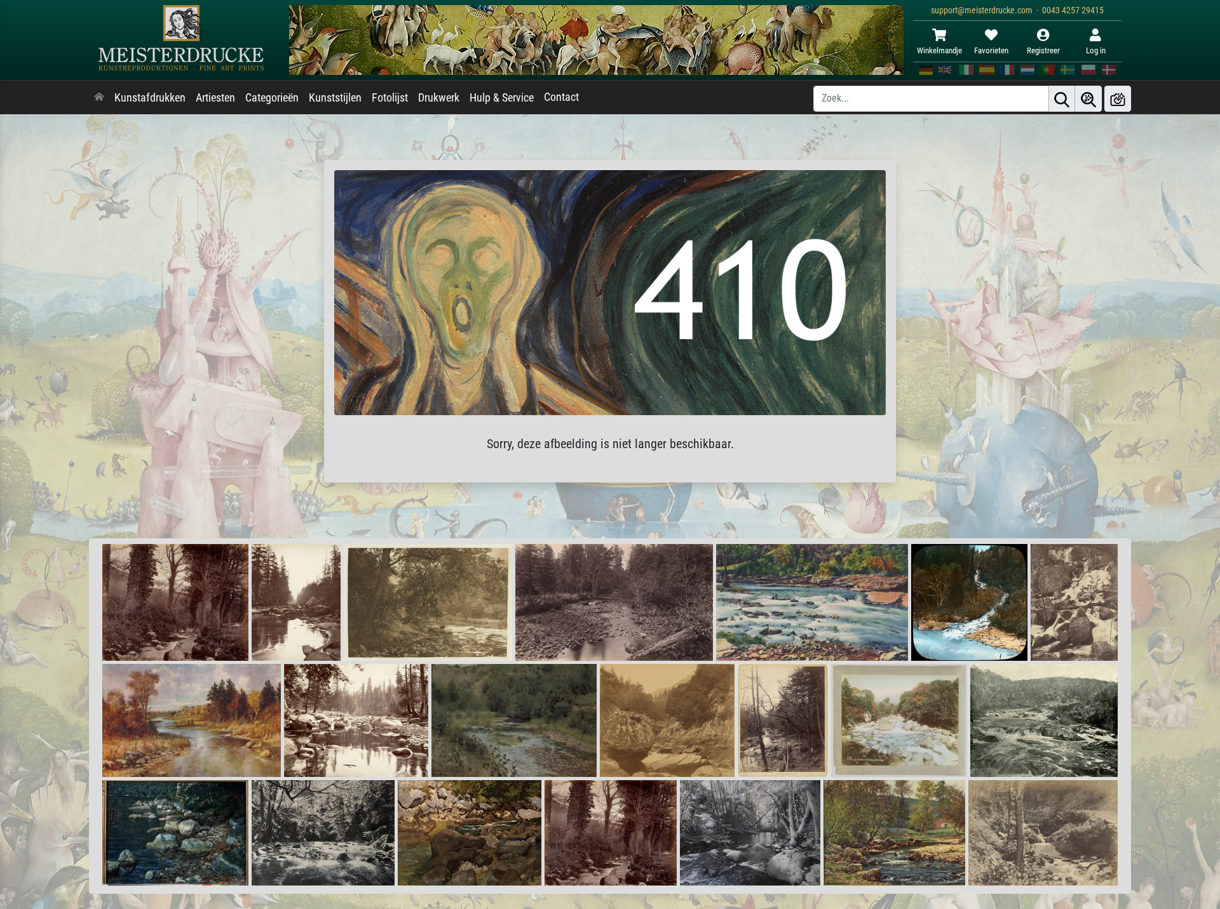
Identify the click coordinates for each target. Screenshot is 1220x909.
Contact (561, 97)
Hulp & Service (502, 97)
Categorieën (272, 97)
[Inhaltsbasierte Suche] (1088, 99)
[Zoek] (1061, 99)
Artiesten (215, 97)
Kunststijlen (335, 97)
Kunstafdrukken (150, 97)
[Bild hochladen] (1117, 99)
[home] (99, 98)
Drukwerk (438, 97)
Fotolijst (390, 97)
